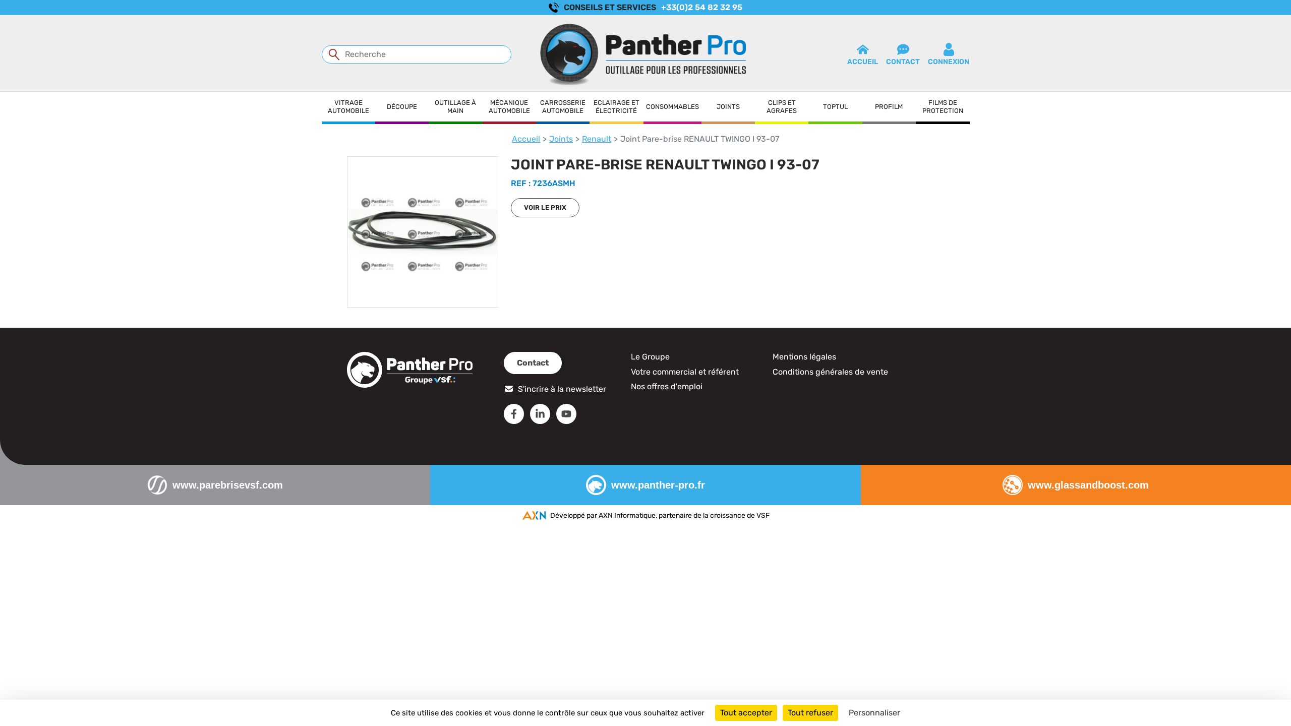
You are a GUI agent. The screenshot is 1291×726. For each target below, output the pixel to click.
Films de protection (942, 106)
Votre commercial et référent (685, 372)
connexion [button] (948, 61)
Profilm (889, 106)
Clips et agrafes (782, 106)
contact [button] (903, 61)
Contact (533, 363)
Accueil (526, 139)
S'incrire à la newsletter (562, 389)
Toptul (835, 106)
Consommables (672, 106)
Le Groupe (650, 356)
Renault (596, 139)
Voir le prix (545, 207)
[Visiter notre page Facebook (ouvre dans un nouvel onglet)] (514, 414)
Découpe (402, 106)
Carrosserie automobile (562, 106)
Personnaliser (874, 712)
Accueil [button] (862, 61)
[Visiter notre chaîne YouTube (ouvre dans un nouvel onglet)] (566, 414)
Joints (728, 106)
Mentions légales (804, 356)
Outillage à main (455, 106)
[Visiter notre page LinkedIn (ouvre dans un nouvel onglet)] (540, 414)
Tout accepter (746, 712)
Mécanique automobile (509, 106)
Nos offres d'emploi (666, 386)
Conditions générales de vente (830, 372)
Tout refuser (810, 712)
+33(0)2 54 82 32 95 (701, 7)
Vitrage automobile (348, 106)
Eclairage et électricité (616, 106)
